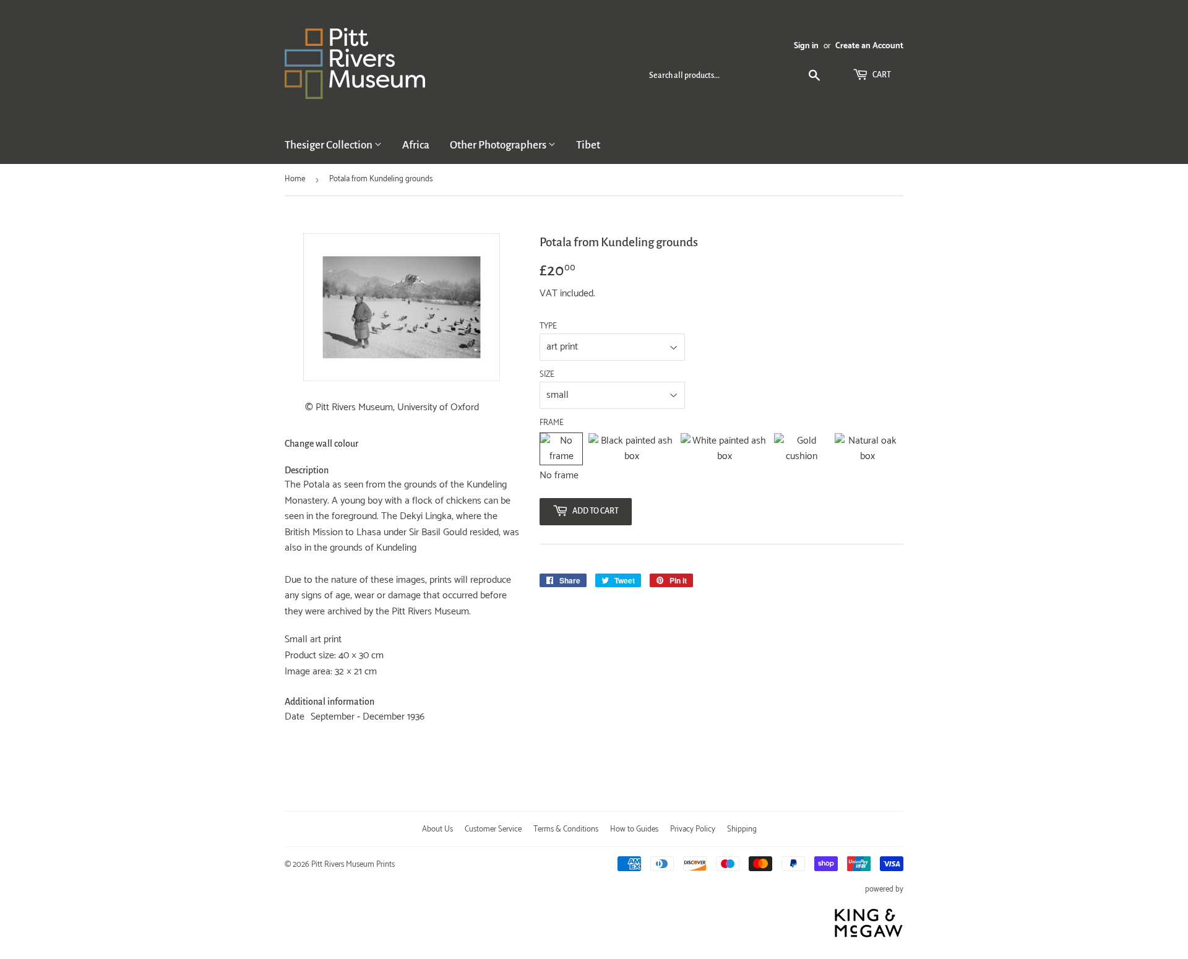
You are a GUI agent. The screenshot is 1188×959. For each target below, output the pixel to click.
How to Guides (634, 829)
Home (295, 179)
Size (547, 375)
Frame (552, 423)
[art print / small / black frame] (631, 448)
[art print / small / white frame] (724, 448)
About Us (437, 829)
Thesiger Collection (329, 145)
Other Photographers (499, 145)
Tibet (588, 145)
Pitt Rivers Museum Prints (353, 864)
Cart (881, 75)
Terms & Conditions (565, 829)
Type (548, 326)
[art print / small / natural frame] (867, 448)
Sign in (806, 46)
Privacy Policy (692, 829)
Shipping (742, 829)
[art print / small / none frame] (561, 448)
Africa (415, 145)
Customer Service (493, 829)
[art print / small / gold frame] (801, 448)
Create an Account (869, 46)
